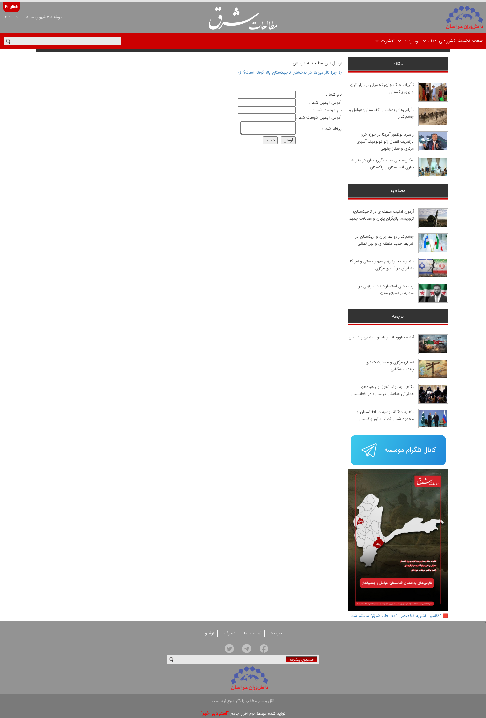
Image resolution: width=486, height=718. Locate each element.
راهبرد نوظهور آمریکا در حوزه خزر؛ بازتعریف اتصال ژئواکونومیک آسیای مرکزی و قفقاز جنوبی (385, 142)
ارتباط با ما (252, 633)
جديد (270, 140)
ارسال (288, 140)
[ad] (398, 451)
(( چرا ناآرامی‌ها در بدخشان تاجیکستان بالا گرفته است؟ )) (290, 72)
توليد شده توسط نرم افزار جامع (243, 713)
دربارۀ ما (229, 633)
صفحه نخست (470, 40)
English (11, 7)
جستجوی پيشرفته (301, 659)
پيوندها (275, 633)
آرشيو (209, 633)
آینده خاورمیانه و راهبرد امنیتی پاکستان (381, 337)
